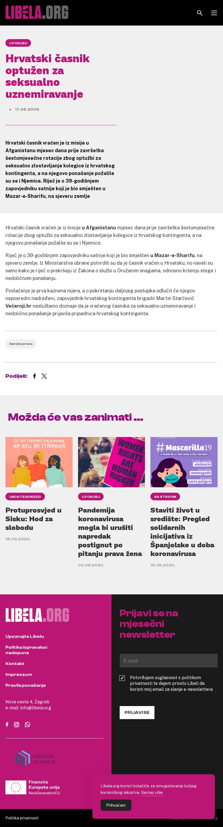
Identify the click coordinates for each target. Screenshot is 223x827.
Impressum (18, 674)
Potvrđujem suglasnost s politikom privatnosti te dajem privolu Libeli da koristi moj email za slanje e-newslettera (171, 683)
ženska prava (21, 344)
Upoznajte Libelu (24, 636)
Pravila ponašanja (25, 685)
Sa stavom (165, 497)
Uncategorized (25, 497)
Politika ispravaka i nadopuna (26, 650)
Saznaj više (152, 792)
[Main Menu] (214, 13)
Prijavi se (137, 712)
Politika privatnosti (22, 818)
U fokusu (18, 43)
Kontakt (14, 663)
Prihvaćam (116, 805)
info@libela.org (35, 707)
